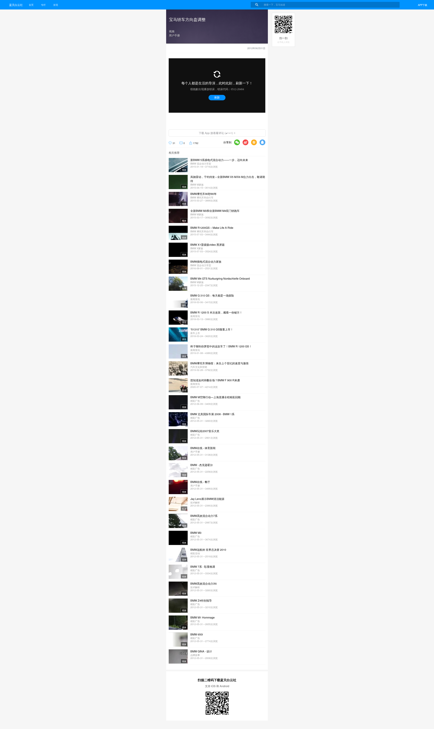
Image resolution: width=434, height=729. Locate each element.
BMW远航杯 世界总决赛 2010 (208, 550)
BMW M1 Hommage (202, 617)
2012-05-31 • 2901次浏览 (204, 437)
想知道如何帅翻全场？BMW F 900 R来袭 (215, 380)
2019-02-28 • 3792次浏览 (204, 369)
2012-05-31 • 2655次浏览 (204, 624)
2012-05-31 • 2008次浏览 (204, 658)
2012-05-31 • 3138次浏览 (204, 454)
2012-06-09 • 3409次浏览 (204, 403)
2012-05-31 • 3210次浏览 (204, 607)
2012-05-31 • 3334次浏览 (204, 573)
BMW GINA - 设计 (201, 651)
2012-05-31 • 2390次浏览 (204, 505)
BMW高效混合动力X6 (203, 583)
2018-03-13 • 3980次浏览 (204, 319)
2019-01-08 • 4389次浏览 (204, 353)
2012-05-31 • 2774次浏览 (204, 641)
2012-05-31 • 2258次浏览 (204, 471)
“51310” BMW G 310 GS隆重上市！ (211, 329)
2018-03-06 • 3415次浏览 (204, 302)
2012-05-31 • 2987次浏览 (204, 522)
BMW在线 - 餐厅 (200, 482)
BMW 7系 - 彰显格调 (202, 567)
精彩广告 (195, 400)
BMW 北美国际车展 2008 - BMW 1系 (212, 414)
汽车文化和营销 (198, 366)
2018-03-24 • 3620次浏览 (204, 336)
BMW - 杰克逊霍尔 (201, 465)
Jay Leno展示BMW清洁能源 (207, 499)
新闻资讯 (195, 299)
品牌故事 (195, 654)
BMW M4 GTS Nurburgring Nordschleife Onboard (220, 278)
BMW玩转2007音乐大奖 (204, 431)
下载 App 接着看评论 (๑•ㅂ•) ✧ (217, 133)
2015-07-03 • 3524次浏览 (204, 251)
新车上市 (195, 333)
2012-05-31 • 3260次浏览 (204, 420)
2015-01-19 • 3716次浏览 (204, 166)
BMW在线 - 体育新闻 (202, 448)
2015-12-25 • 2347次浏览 (204, 285)
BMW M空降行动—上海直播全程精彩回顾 (215, 397)
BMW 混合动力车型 (200, 163)
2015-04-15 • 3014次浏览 (204, 187)
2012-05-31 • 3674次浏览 (204, 539)
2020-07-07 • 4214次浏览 (204, 386)
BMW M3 (195, 533)
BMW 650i (196, 634)
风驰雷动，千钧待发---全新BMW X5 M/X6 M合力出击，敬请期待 (227, 179)
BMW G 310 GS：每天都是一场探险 (212, 295)
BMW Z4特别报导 (201, 600)
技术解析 (195, 502)
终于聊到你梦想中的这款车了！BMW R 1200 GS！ (221, 346)
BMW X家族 (196, 248)
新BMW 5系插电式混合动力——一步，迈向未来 (219, 160)
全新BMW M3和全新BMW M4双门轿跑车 (215, 211)
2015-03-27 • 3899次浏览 (204, 200)
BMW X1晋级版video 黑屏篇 (207, 245)
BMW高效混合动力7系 (204, 516)
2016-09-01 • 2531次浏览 (204, 268)
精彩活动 (195, 553)
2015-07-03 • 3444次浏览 (204, 234)
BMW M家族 (197, 184)
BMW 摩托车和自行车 (201, 197)
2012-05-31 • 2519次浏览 (204, 556)
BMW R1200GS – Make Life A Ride (211, 228)
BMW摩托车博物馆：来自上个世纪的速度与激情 (219, 363)
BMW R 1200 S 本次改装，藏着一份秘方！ (216, 312)
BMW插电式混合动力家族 (205, 262)
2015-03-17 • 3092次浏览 (204, 217)
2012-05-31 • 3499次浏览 (204, 488)
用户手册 (195, 451)
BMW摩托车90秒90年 (203, 194)
